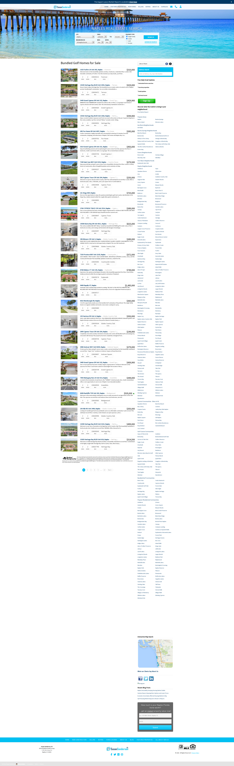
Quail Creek (158, 341)
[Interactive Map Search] (155, 653)
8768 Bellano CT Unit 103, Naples (96, 270)
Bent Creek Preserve (161, 193)
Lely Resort (141, 286)
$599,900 (131, 116)
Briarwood (158, 199)
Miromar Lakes (159, 122)
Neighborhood (80, 40)
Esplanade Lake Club (143, 163)
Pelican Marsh (141, 335)
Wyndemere (141, 398)
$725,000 (131, 193)
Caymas (157, 215)
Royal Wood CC (142, 354)
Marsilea (157, 302)
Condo (130, 39)
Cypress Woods (159, 231)
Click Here (133, 2)
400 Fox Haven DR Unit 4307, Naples (97, 131)
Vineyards (158, 472)
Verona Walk (158, 385)
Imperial (140, 447)
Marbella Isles (141, 300)
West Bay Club (141, 157)
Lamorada (140, 281)
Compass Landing (142, 223)
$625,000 (131, 224)
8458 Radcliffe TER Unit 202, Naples (97, 393)
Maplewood (158, 297)
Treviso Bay (141, 379)
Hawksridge (158, 259)
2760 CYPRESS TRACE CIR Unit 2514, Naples (99, 208)
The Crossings (141, 587)
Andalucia (140, 168)
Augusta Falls (141, 179)
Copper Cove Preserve (144, 229)
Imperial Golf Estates (161, 264)
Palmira (157, 494)
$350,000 (131, 316)
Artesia (139, 177)
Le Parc (139, 283)
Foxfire (157, 250)
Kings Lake (140, 275)
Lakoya (157, 278)
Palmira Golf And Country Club (146, 141)
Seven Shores (159, 357)
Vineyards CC (159, 387)
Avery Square (141, 182)
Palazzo (140, 330)
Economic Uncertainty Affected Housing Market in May (152, 696)
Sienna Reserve (159, 360)
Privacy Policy (195, 753)
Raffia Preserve (159, 343)
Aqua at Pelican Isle (143, 434)
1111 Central (141, 428)
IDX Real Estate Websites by (8, 764)
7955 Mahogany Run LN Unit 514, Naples (98, 378)
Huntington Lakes (160, 261)
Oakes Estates (142, 324)
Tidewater (158, 587)
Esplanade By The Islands (144, 242)
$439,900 (131, 362)
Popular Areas (142, 117)
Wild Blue (157, 157)
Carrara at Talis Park (143, 439)
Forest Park (158, 535)
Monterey (158, 311)
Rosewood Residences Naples (146, 352)
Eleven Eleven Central (161, 237)
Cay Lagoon (141, 215)
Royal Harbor (158, 352)
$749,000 (131, 270)
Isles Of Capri (141, 270)
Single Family (131, 36)
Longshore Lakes (142, 292)
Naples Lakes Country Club (145, 319)
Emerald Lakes (142, 240)
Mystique (157, 313)
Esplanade (158, 242)
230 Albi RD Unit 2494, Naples (98, 409)
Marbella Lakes (159, 300)
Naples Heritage (159, 316)
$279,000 (131, 347)
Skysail (139, 363)
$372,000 (131, 255)
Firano (139, 535)
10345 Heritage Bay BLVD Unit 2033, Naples (98, 85)
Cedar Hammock (142, 218)
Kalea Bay (140, 272)
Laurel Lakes (158, 281)
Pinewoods (141, 338)
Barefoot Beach (142, 133)
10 (104, 470)
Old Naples (158, 417)
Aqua (156, 168)
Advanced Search (151, 42)
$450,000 (131, 147)
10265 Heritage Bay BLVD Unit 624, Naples (99, 439)
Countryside (141, 483)
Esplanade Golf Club (143, 486)
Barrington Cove (142, 188)
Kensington (158, 272)
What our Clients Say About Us (148, 671)
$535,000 (129, 393)
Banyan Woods (159, 185)
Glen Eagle (140, 253)
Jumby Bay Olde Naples (161, 409)
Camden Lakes (159, 207)
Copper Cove (141, 529)
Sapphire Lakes (159, 354)
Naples (139, 119)
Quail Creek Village (143, 341)
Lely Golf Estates (160, 283)
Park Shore (158, 330)
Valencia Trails (159, 382)
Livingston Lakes (159, 286)
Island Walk (158, 267)
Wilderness (141, 390)
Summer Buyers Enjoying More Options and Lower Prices (153, 693)
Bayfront (157, 188)
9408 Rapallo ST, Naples (88, 285)
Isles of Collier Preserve (162, 270)
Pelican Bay (158, 333)
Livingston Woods (142, 289)
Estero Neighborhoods (145, 152)
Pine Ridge (158, 335)
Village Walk (141, 387)
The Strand (141, 376)
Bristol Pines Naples (160, 521)
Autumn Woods (159, 179)
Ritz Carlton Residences (161, 423)
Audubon (157, 434)
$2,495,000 (130, 285)
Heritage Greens (159, 538)
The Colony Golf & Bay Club (162, 144)
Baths (107, 40)
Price (98, 34)
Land (129, 41)
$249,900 (131, 332)
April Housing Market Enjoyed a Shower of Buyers (151, 698)
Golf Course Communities (146, 431)
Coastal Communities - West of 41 (148, 401)
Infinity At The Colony (143, 138)
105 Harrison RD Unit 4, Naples (98, 316)
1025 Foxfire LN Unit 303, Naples (95, 70)
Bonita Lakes (141, 513)
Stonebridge (158, 365)
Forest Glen (158, 248)
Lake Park (158, 275)
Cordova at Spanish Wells (162, 529)
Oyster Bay (158, 327)
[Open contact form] (171, 6)
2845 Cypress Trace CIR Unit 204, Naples (99, 332)
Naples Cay (141, 316)
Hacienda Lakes (159, 256)
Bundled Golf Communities (146, 478)
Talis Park (157, 368)
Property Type (130, 34)
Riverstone (158, 349)
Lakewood (140, 278)
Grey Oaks (158, 253)
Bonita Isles (141, 136)
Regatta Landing (159, 346)
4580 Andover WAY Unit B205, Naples (99, 347)
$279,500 (131, 162)
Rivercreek (141, 155)
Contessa (158, 226)
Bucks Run (140, 207)
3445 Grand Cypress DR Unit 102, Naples (99, 100)
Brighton (157, 201)
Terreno (157, 371)
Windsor (157, 393)
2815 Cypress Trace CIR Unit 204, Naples (99, 177)
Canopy (140, 209)
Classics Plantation (143, 220)
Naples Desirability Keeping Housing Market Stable (151, 690)
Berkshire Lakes (142, 196)
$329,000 (131, 85)
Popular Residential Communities (148, 500)
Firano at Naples (142, 248)
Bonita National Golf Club (162, 436)
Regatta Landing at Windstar (145, 461)
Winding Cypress (142, 393)
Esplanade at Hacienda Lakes (163, 532)
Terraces (140, 371)
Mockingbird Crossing (143, 308)
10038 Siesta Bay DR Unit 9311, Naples (99, 224)
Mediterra (140, 305)
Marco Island (141, 122)
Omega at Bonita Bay (161, 138)
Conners (140, 226)
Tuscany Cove (159, 379)
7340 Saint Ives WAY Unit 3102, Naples (99, 162)
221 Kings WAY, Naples (87, 193)
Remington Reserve (143, 349)
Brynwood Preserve (160, 204)
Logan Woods (159, 289)
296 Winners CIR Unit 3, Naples (98, 239)
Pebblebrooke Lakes (143, 333)
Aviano (157, 182)
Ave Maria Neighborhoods (146, 125)
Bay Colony (141, 406)
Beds (98, 40)
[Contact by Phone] (176, 6)
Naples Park (158, 319)
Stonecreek (141, 368)
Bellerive (140, 193)
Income (130, 43)
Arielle (157, 174)
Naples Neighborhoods (145, 166)
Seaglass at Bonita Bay (161, 141)
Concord (157, 223)
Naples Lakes (141, 494)
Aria (139, 174)
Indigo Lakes (141, 267)
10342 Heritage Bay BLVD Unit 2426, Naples (99, 116)
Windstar (140, 395)
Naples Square (159, 322)
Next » (110, 470)
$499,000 (131, 424)
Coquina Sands (159, 229)
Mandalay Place (159, 294)
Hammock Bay (141, 259)
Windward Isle (159, 395)
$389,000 (131, 208)
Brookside (140, 204)
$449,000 (131, 378)
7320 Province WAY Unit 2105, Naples (99, 254)
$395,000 (131, 131)
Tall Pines (157, 584)
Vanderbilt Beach (142, 385)
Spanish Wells (141, 144)
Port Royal (158, 338)
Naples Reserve (142, 322)
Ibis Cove (140, 264)
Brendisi (140, 199)
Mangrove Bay (141, 297)
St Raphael (158, 363)
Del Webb (140, 127)
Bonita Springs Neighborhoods (147, 130)
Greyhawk (140, 256)
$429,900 (131, 100)
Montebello (158, 308)
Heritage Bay (141, 261)
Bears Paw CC (159, 190)
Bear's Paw (141, 480)
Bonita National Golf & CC (162, 136)
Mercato (157, 305)
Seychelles (141, 360)
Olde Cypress (159, 324)
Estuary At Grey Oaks (143, 245)
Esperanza (158, 240)
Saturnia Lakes (142, 357)
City (77, 34)
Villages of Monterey (143, 592)
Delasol (140, 234)
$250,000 (131, 178)
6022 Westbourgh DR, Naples (90, 301)
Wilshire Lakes (159, 390)
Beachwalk (140, 190)
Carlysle (157, 212)
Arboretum (158, 171)
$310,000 (131, 70)
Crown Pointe (141, 231)
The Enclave (141, 374)
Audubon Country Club (161, 177)
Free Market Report (143, 112)
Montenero (141, 311)
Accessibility (30, 764)
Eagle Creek (141, 237)
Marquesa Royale (142, 302)
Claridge (157, 218)
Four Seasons (141, 250)
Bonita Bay (158, 133)
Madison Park (159, 292)
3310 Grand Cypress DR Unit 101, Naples (99, 147)
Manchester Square (143, 294)
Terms (36, 764)
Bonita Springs (159, 119)
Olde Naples (141, 327)
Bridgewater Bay (142, 201)
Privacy (42, 764)
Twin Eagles (141, 382)
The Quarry (158, 374)
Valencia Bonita (159, 147)
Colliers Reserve (159, 220)
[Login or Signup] (181, 6)
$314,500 (131, 439)
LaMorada (158, 549)
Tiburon (157, 376)
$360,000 (131, 301)
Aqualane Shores (142, 171)
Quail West (140, 343)
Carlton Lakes (141, 212)
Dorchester (158, 234)
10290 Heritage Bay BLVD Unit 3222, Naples (99, 424)
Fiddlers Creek (159, 245)
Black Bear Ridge (160, 196)
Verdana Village (159, 155)
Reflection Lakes (142, 346)
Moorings (140, 313)
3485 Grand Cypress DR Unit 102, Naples (99, 362)
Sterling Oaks (141, 365)
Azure (139, 185)
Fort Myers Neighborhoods (146, 161)
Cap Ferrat (158, 209)
